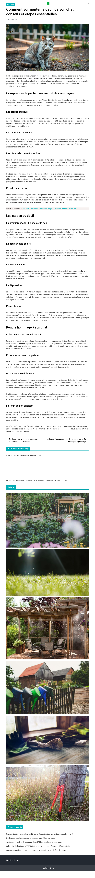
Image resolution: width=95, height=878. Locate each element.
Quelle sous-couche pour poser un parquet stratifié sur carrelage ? (31, 838)
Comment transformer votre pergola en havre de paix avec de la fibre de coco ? (36, 850)
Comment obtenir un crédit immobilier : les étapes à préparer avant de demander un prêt (39, 834)
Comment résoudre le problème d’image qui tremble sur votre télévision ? (49, 209)
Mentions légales (12, 860)
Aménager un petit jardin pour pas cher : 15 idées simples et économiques (34, 842)
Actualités (10, 5)
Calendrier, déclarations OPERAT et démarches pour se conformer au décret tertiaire (38, 846)
